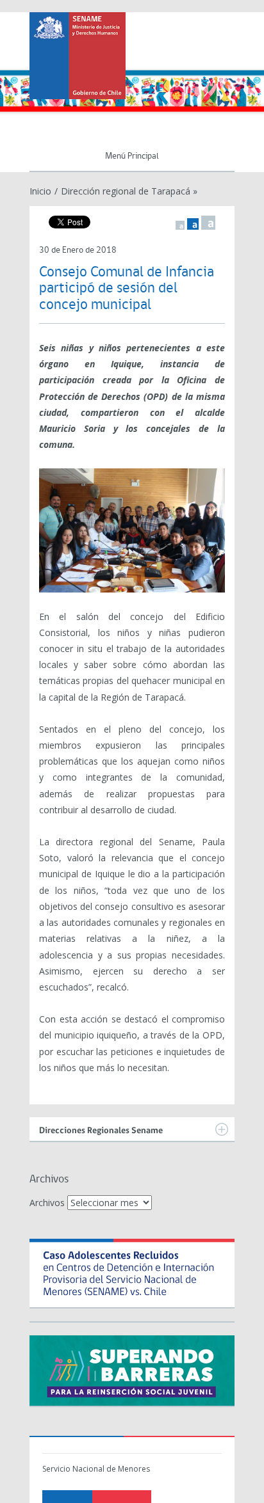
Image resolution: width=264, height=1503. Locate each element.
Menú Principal (132, 156)
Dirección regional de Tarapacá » (129, 191)
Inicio (40, 191)
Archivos (47, 1203)
